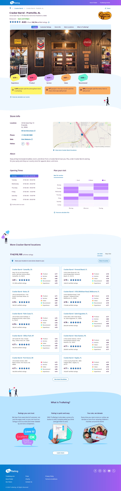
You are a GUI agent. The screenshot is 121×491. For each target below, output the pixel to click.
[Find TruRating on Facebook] (95, 470)
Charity (28, 479)
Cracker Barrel (18, 8)
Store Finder (93, 2)
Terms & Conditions (51, 479)
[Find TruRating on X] (113, 470)
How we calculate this (62, 212)
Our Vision (9, 482)
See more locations (60, 379)
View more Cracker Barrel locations (66, 150)
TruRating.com (10, 476)
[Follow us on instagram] (28, 144)
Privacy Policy (49, 476)
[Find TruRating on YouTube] (109, 470)
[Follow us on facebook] (23, 144)
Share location (103, 261)
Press (27, 476)
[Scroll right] (108, 54)
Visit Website (26, 139)
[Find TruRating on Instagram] (100, 470)
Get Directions (28, 131)
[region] (60, 54)
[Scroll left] (13, 54)
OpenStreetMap (100, 146)
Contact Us (29, 482)
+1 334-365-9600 (26, 135)
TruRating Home (105, 2)
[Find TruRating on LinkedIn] (104, 470)
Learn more (60, 453)
